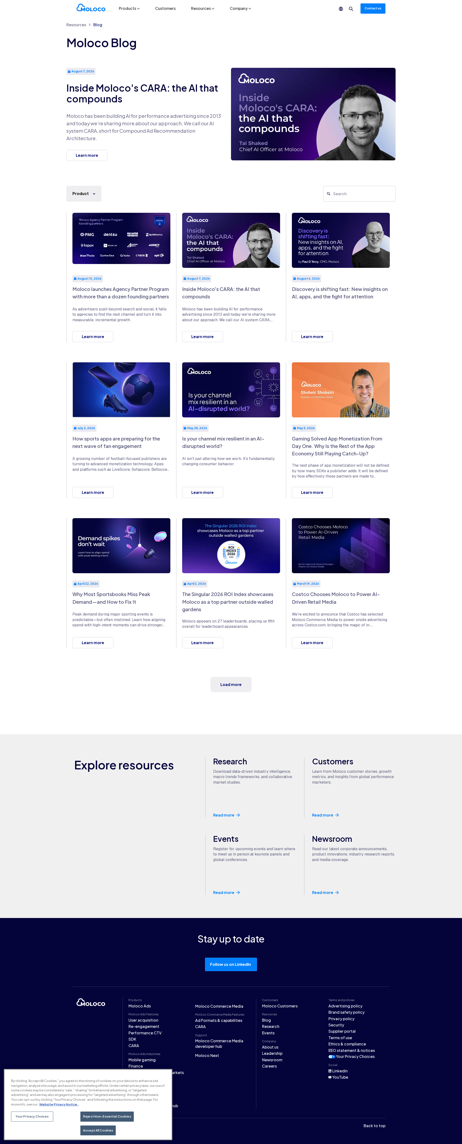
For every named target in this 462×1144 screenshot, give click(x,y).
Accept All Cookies (98, 1130)
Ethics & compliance (347, 1043)
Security (336, 1024)
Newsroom (272, 1059)
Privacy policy (341, 1018)
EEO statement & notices (351, 1050)
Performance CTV (145, 1032)
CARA (133, 1045)
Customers (165, 8)
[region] (88, 1104)
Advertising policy (345, 1005)
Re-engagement (143, 1026)
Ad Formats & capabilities (218, 1020)
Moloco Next (207, 1055)
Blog (97, 24)
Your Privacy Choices (355, 1056)
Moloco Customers (280, 1005)
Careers (269, 1066)
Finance (135, 1066)
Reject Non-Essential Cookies (107, 1116)
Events (268, 1032)
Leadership (272, 1053)
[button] (129, 8)
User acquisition (143, 1020)
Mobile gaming (142, 1059)
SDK (132, 1039)
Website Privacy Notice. (58, 1104)
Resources (76, 24)
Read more (223, 815)
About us (270, 1047)
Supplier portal (342, 1031)
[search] (351, 9)
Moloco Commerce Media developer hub (219, 1043)
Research (270, 1026)
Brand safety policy (346, 1012)
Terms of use (340, 1037)
